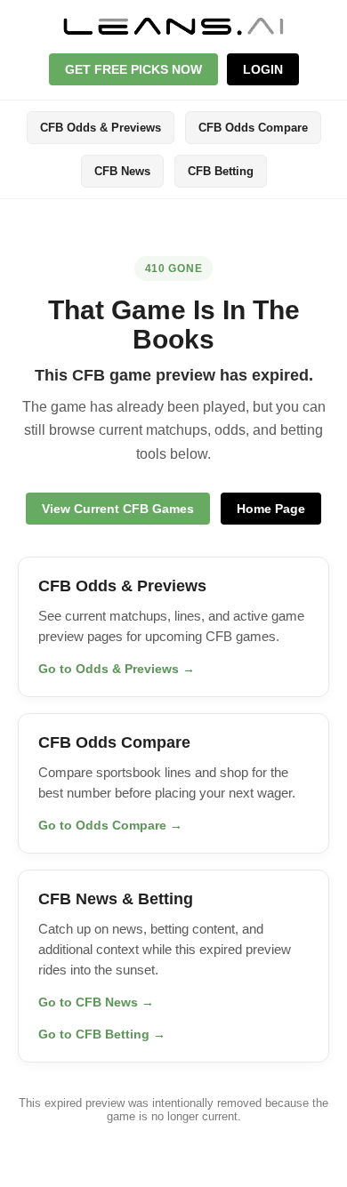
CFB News (122, 171)
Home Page (271, 508)
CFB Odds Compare (253, 127)
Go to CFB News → (96, 1002)
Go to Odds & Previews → (116, 669)
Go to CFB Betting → (101, 1034)
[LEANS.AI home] (173, 25)
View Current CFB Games (118, 508)
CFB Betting (221, 171)
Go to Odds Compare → (110, 825)
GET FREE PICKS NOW (133, 69)
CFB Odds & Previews (100, 127)
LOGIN (263, 69)
